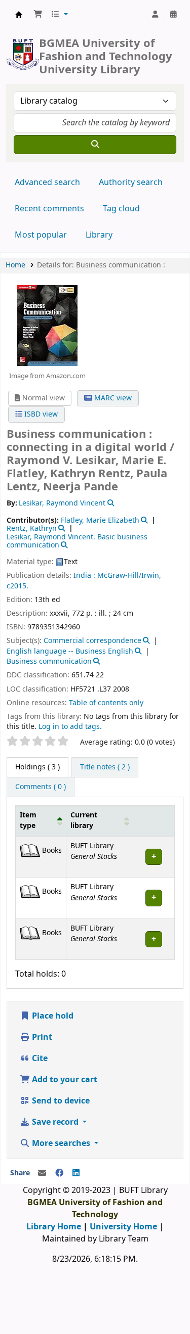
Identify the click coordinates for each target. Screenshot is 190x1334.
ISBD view (40, 414)
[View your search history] (173, 14)
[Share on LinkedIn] (76, 1173)
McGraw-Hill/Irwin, (129, 575)
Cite (39, 1058)
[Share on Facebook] (59, 1173)
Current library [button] (83, 821)
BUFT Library (18, 14)
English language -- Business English (70, 651)
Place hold (51, 1016)
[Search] (95, 144)
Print (41, 1037)
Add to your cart (63, 1080)
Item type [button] (28, 821)
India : (84, 575)
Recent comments (49, 209)
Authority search (131, 182)
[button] (38, 14)
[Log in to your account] (155, 14)
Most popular (41, 235)
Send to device (60, 1101)
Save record (55, 1122)
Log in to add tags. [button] (70, 726)
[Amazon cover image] (47, 325)
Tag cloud (121, 209)
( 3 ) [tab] (37, 767)
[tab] (104, 767)
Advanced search (47, 182)
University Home (123, 1227)
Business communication (49, 661)
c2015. (17, 586)
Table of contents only (106, 703)
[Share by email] (42, 1173)
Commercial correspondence (92, 640)
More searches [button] (61, 1143)
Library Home (53, 1227)
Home (15, 265)
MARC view (112, 398)
